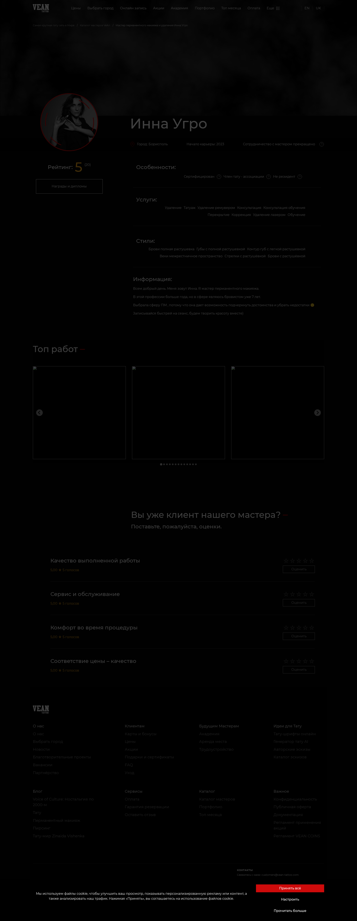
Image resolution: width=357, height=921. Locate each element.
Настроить (290, 899)
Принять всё (290, 888)
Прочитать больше (290, 911)
